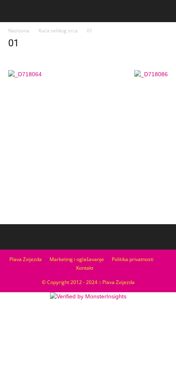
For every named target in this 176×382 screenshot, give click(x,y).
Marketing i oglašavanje (77, 259)
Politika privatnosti (132, 259)
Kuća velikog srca (58, 30)
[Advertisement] (88, 160)
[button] (164, 11)
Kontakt (84, 267)
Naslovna (18, 30)
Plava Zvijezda (25, 259)
